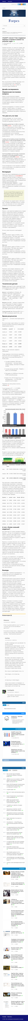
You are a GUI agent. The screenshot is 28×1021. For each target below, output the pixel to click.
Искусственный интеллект (10, 708)
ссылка (9, 125)
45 (12, 944)
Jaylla (14, 43)
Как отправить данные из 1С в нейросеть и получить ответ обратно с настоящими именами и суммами (15, 853)
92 (12, 906)
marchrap (7, 638)
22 (12, 979)
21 (12, 1006)
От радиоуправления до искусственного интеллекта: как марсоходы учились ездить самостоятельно (15, 829)
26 (12, 951)
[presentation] (4, 705)
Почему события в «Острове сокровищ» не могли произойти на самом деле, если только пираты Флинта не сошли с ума (17, 874)
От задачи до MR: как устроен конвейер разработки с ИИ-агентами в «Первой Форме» (15, 843)
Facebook (20, 4)
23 (12, 969)
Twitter (18, 4)
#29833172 (17, 692)
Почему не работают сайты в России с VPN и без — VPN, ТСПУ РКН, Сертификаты (18, 1003)
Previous (2, 28)
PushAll (25, 4)
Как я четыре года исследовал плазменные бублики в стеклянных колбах (14, 775)
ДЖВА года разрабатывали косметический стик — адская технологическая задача (13, 801)
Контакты (10, 1)
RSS (21, 4)
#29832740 (13, 622)
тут (15, 84)
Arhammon (6, 620)
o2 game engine (10, 789)
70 (12, 918)
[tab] (4, 705)
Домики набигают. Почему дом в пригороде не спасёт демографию (17, 891)
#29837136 (14, 640)
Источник (5, 44)
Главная (4, 1)
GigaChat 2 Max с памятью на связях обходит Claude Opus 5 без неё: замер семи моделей (15, 838)
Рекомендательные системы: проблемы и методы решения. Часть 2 (17, 743)
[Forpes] (14, 21)
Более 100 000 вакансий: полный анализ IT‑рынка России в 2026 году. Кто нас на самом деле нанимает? (16, 786)
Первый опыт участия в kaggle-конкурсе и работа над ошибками (18, 751)
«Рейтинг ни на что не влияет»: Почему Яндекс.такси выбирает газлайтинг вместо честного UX (15, 780)
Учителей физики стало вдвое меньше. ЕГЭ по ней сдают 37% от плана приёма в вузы (16, 859)
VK (23, 4)
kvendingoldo (10, 690)
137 (13, 886)
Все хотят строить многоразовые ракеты (16, 792)
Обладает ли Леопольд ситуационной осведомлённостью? (16, 994)
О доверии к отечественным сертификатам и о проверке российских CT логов (17, 941)
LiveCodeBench (19, 175)
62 (12, 927)
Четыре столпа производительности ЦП (16, 862)
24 (12, 962)
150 (13, 879)
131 (13, 894)
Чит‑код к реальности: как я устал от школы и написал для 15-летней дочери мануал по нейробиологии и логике (17, 913)
